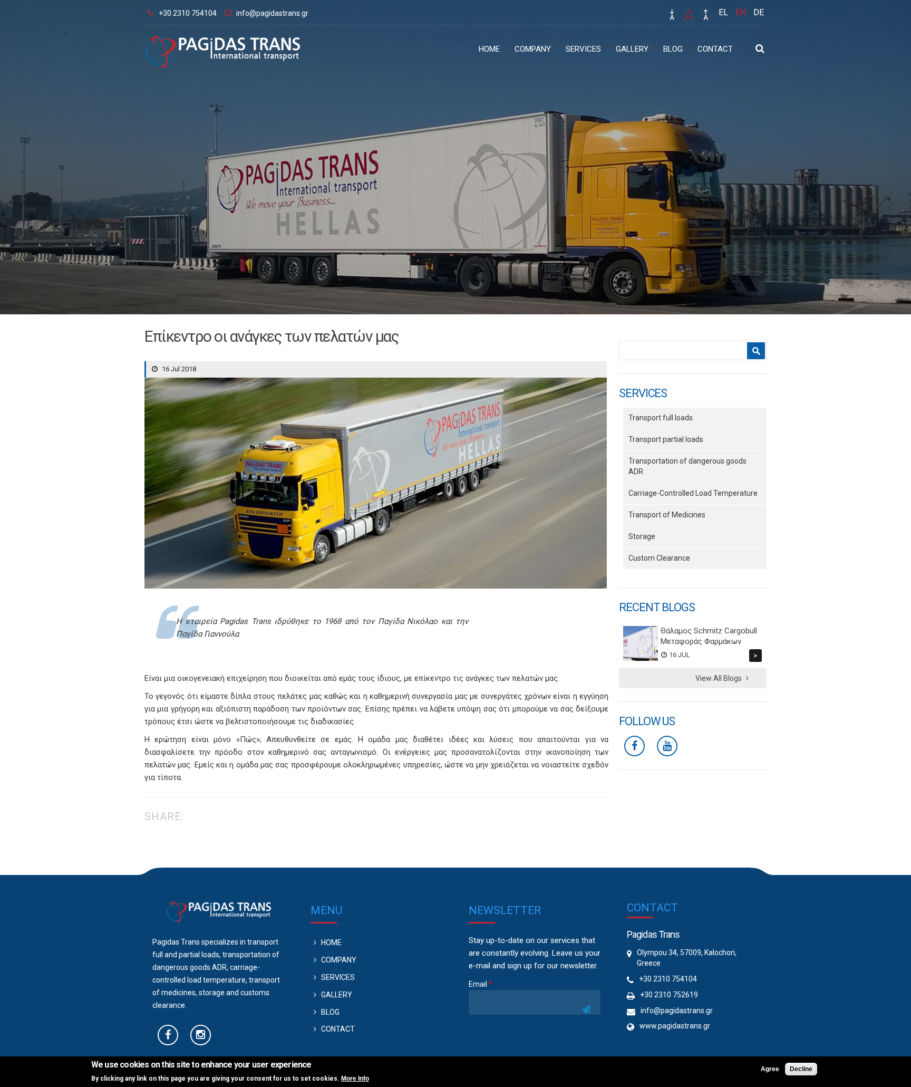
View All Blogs (718, 678)
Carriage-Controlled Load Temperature (693, 493)
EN (740, 12)
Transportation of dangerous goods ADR (687, 466)
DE (758, 12)
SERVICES (583, 49)
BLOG (673, 49)
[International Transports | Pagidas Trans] (222, 61)
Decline (801, 1069)
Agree (770, 1069)
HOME (489, 49)
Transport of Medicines (666, 515)
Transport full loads (660, 417)
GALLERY (632, 49)
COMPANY (533, 49)
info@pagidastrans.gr (272, 13)
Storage (641, 536)
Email (480, 984)
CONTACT (715, 49)
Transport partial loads (665, 439)
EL (723, 12)
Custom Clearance (659, 558)
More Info (355, 1078)
